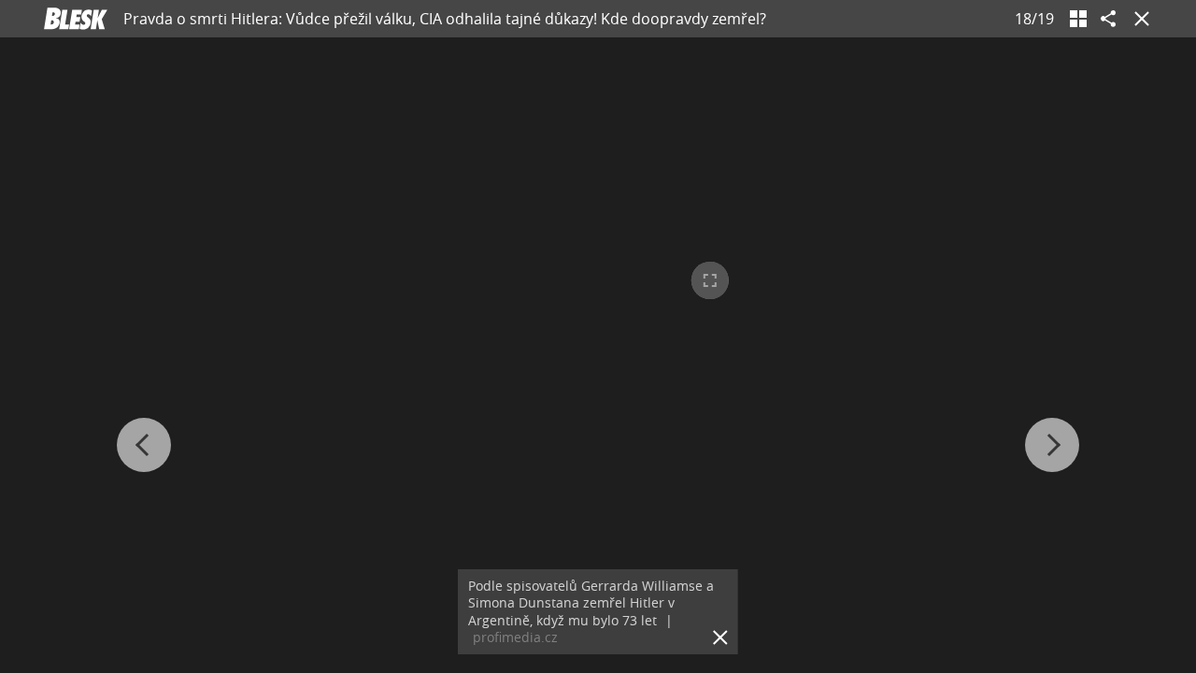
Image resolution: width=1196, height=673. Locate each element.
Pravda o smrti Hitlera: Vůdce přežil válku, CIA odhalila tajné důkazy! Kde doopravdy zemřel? (444, 18)
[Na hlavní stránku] (75, 19)
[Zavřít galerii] (1138, 18)
